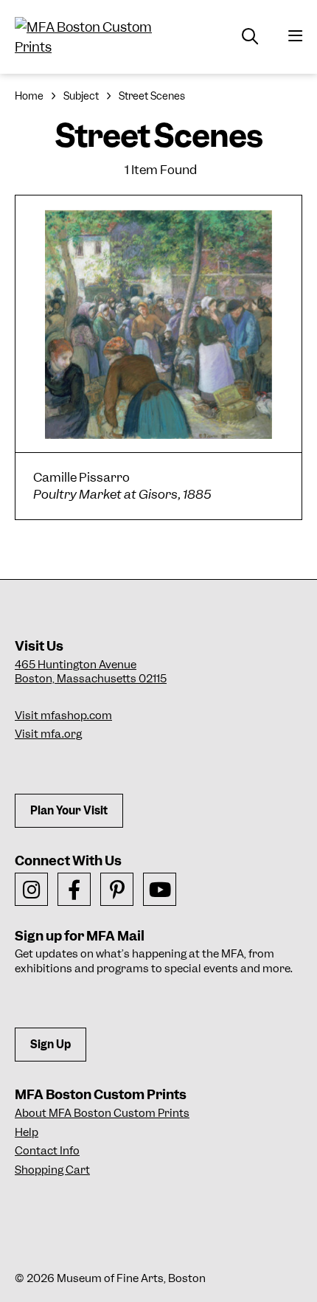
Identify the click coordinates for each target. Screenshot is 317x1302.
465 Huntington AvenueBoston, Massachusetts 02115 (91, 672)
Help (26, 1132)
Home (29, 96)
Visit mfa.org (48, 734)
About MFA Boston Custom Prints (102, 1113)
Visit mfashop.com (63, 715)
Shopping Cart (52, 1170)
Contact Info (47, 1150)
